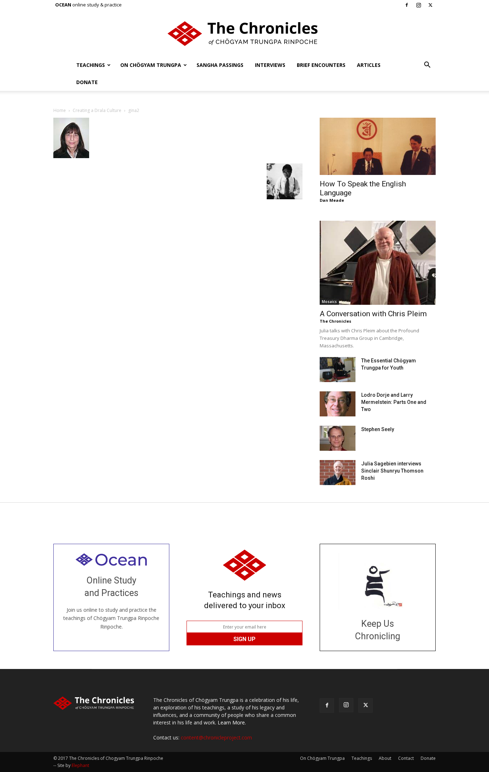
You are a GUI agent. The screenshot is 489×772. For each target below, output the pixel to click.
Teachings (90, 65)
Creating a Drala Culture (97, 110)
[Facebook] (406, 5)
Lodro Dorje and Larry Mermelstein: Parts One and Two (393, 402)
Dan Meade (332, 200)
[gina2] (71, 156)
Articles (369, 65)
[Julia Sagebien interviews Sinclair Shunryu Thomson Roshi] (337, 472)
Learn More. (232, 722)
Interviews (270, 65)
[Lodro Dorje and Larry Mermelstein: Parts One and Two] (337, 403)
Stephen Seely (377, 429)
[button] (427, 65)
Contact (406, 758)
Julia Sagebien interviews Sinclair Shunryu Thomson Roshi (392, 471)
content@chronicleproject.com (216, 737)
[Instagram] (418, 5)
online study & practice (88, 4)
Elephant (80, 765)
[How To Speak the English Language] (378, 146)
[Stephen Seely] (337, 438)
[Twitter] (430, 5)
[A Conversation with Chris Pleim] (378, 263)
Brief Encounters (321, 65)
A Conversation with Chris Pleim (373, 313)
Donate (87, 82)
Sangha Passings (220, 65)
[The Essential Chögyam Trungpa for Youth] (337, 369)
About (385, 758)
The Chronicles (335, 321)
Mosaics (329, 301)
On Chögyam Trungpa (150, 65)
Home (59, 110)
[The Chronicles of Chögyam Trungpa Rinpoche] (244, 34)
